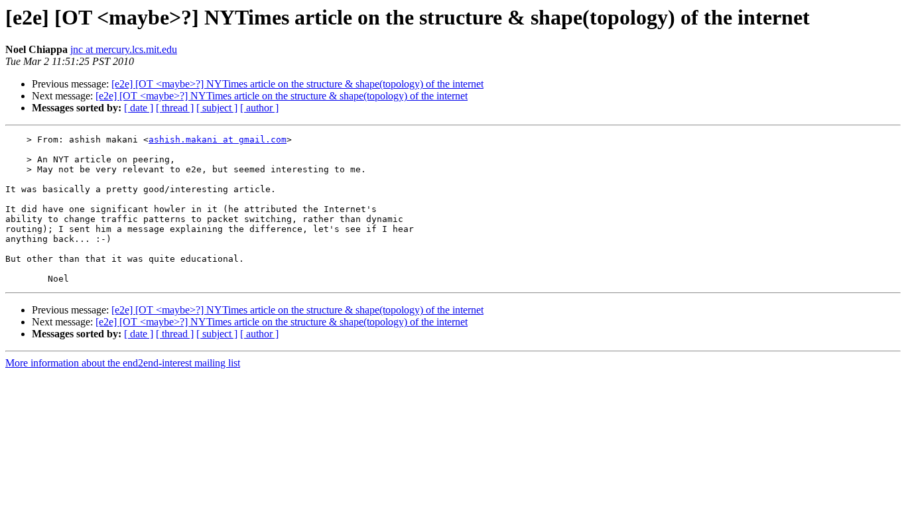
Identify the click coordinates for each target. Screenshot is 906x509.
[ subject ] (216, 107)
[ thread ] (175, 107)
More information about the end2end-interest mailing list (122, 362)
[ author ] (259, 107)
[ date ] (138, 107)
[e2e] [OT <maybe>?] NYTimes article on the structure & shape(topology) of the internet (297, 83)
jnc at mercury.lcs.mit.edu (123, 49)
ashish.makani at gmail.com (218, 139)
